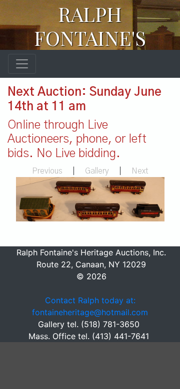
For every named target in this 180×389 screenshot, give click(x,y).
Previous (47, 171)
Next (140, 171)
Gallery (97, 171)
